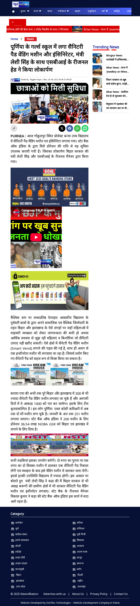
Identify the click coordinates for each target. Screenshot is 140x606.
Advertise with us (54, 594)
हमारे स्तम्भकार (21, 540)
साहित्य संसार (20, 534)
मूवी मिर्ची (80, 534)
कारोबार (18, 522)
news (30, 39)
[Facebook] (69, 128)
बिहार (17, 575)
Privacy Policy (99, 594)
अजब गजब (81, 551)
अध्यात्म (79, 546)
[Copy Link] (14, 128)
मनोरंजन (62, 11)
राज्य (36, 11)
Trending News (106, 46)
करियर (79, 522)
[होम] (19, 4)
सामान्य (79, 563)
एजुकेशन (92, 11)
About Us (78, 594)
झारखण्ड (19, 580)
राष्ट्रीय (79, 580)
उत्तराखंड (80, 586)
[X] (62, 128)
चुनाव (23, 11)
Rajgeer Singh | (36, 79)
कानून (78, 557)
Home (14, 39)
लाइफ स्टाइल (20, 563)
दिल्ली (79, 575)
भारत (49, 11)
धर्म (103, 11)
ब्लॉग (78, 569)
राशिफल (80, 528)
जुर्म (16, 528)
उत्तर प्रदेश (19, 586)
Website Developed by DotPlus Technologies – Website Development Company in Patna (70, 602)
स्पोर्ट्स (117, 11)
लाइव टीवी (19, 557)
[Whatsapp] (77, 128)
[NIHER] (49, 374)
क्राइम (77, 11)
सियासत (79, 540)
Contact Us (121, 594)
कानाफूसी (19, 569)
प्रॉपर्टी (17, 546)
